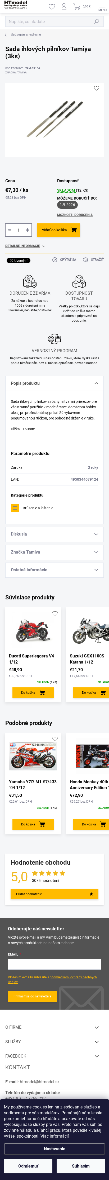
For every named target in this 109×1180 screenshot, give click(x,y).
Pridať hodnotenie (29, 894)
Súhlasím (81, 1166)
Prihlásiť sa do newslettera (32, 996)
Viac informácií (54, 1136)
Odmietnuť (28, 1166)
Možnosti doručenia (75, 215)
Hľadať (97, 21)
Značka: (16, 72)
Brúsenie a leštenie (38, 508)
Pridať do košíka (53, 230)
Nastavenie (54, 1148)
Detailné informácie (22, 246)
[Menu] (102, 6)
